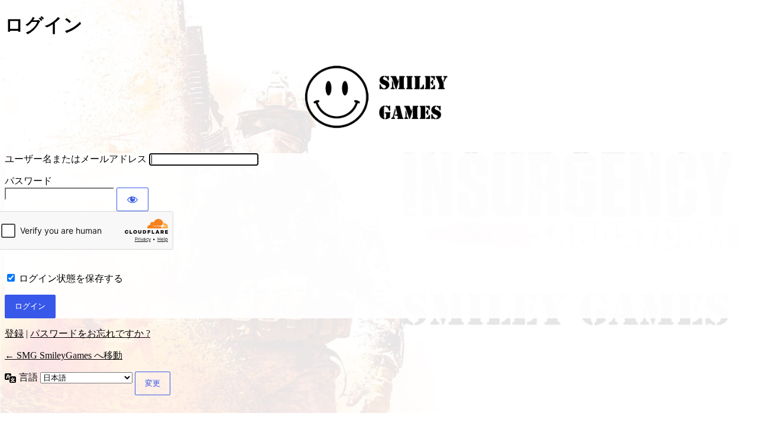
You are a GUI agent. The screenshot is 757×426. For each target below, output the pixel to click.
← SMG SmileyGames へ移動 (63, 355)
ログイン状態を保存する (71, 278)
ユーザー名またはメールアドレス (76, 159)
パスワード (28, 181)
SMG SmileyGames (378, 96)
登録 (14, 333)
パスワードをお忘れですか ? (90, 333)
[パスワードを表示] (132, 199)
